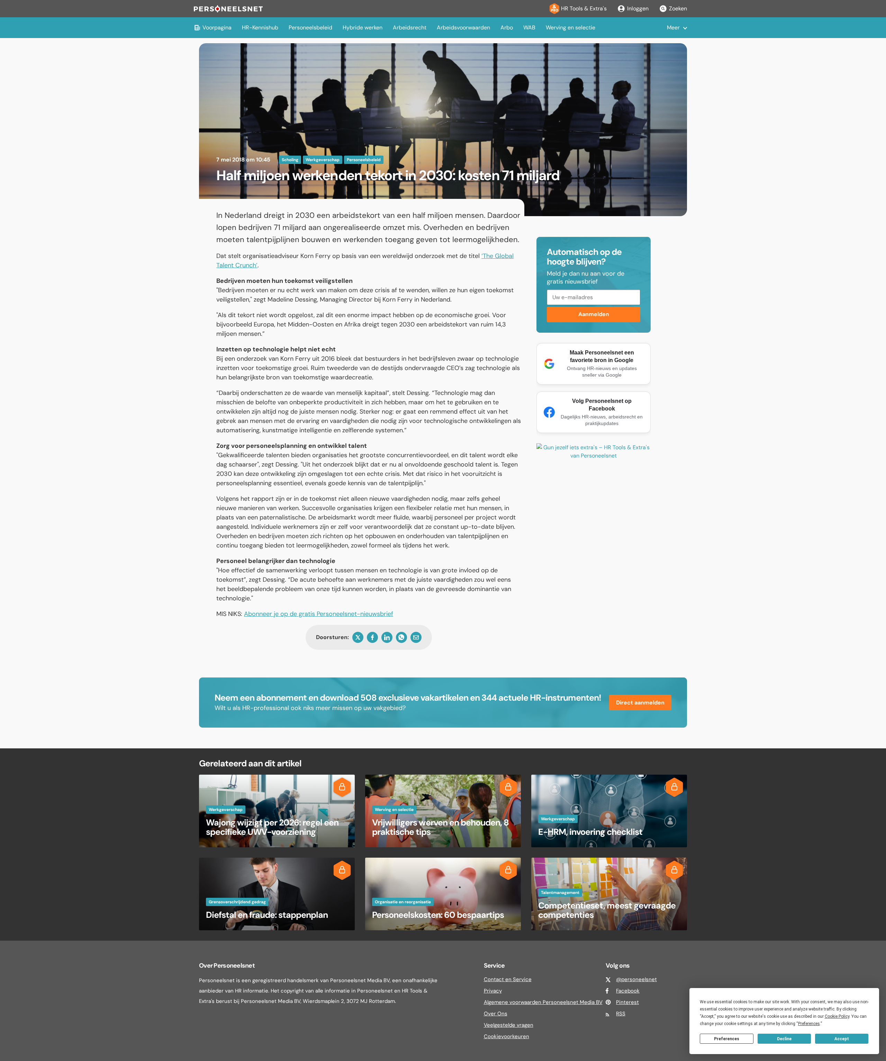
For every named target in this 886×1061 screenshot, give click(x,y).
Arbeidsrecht (409, 27)
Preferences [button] (809, 1023)
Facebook (628, 990)
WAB (529, 27)
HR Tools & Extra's (584, 8)
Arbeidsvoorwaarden (463, 27)
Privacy (493, 990)
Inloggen (638, 8)
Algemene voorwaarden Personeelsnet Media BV (543, 1002)
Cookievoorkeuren (506, 1036)
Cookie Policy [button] (837, 1016)
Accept (841, 1038)
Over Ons (495, 1013)
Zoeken (678, 8)
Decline (784, 1038)
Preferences (726, 1038)
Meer (673, 27)
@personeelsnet (636, 979)
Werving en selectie (570, 27)
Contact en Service (508, 979)
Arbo (506, 27)
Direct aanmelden (640, 702)
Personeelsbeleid (310, 27)
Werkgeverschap (323, 160)
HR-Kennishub (260, 27)
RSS (620, 1013)
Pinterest (627, 1002)
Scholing (290, 160)
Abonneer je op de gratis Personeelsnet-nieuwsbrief (318, 614)
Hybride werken (362, 27)
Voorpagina (217, 27)
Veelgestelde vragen (508, 1025)
